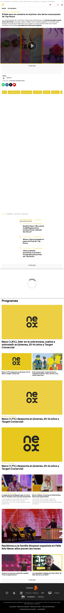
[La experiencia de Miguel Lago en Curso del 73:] (17, 483)
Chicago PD (43, 1)
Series (4, 8)
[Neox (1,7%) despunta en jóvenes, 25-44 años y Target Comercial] (17, 361)
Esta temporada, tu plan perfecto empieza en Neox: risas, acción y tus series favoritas (45, 373)
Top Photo (37, 92)
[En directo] (50, 5)
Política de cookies (35, 606)
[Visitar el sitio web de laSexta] (14, 593)
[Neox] (9, 5)
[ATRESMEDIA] (32, 588)
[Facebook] (3, 78)
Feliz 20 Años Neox (8, 493)
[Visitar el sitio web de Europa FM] (57, 593)
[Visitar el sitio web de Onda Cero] (50, 593)
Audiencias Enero (8, 463)
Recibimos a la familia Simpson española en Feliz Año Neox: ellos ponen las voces (31, 547)
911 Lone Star (36, 1)
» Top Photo (16, 214)
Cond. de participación (48, 606)
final (4, 92)
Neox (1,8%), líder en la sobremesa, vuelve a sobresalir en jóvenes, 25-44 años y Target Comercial (28, 344)
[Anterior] (1, 1)
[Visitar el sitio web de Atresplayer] (32, 597)
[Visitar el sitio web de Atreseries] (43, 593)
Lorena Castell (26, 92)
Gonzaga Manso (14, 92)
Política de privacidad (23, 606)
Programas (12, 8)
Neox (3, 214)
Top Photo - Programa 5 (32, 237)
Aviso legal (12, 606)
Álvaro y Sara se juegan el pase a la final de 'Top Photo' (33, 241)
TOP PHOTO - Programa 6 (33, 248)
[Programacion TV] (54, 5)
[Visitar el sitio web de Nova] (28, 593)
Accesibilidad (41, 609)
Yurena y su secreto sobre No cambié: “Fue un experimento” (15, 574)
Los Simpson (14, 1)
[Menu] (62, 5)
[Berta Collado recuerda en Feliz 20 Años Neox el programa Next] (47, 483)
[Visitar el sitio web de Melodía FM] (23, 597)
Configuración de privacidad (28, 609)
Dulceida (46, 92)
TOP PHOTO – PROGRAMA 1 (33, 223)
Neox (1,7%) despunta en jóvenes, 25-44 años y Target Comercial (16, 372)
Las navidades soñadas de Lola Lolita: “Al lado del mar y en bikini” (46, 574)
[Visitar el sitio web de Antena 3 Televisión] (7, 593)
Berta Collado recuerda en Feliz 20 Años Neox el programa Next (46, 495)
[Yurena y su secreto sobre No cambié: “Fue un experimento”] (17, 563)
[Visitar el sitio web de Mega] (35, 593)
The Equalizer (51, 1)
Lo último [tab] (37, 220)
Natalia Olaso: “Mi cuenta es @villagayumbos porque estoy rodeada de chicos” (33, 229)
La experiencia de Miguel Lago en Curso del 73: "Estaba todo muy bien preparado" (16, 495)
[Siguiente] (63, 1)
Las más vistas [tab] (26, 220)
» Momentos (24, 214)
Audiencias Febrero (9, 416)
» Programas (9, 214)
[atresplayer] (58, 5)
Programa (55, 92)
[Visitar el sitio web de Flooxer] (41, 597)
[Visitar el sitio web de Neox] (21, 593)
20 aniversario (7, 1)
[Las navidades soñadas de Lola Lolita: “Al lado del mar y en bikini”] (47, 563)
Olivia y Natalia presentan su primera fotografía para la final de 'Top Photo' (32, 253)
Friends (21, 1)
